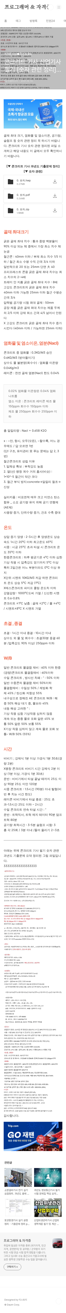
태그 (18, 21)
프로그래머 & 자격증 (27, 7)
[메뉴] (59, 7)
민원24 (50, 21)
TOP (59, 1301)
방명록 (33, 21)
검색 (50, 7)
